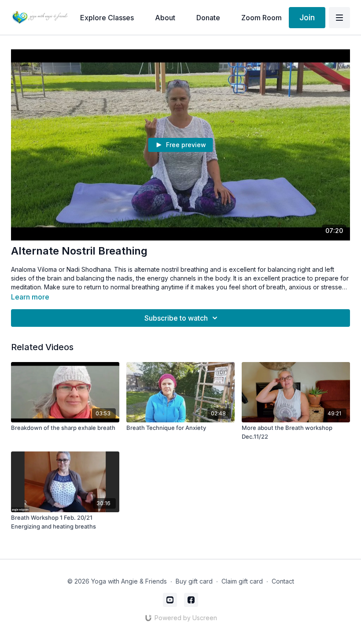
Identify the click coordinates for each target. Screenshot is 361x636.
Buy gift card (194, 581)
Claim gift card (242, 581)
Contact (283, 581)
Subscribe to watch (176, 318)
